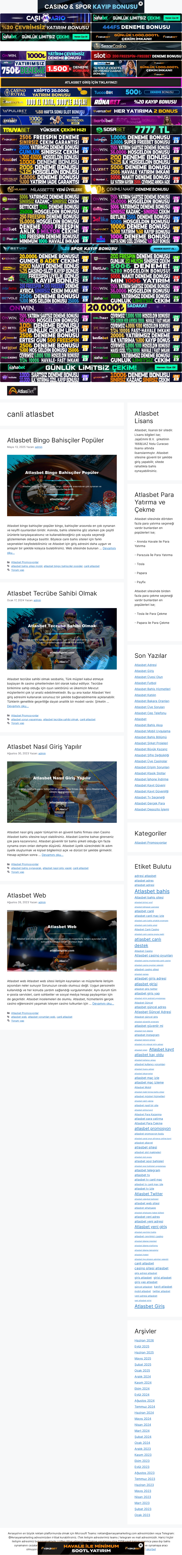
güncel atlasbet (143, 1286)
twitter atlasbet (161, 1291)
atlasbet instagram (147, 1035)
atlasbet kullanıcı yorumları (150, 1064)
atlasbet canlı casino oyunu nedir (149, 934)
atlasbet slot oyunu (143, 1157)
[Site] (45, 139)
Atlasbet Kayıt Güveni (150, 785)
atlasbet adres (144, 880)
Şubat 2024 (143, 1437)
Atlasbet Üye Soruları (150, 707)
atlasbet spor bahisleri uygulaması (150, 1166)
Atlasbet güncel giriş (146, 1016)
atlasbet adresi (144, 885)
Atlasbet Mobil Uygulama (152, 731)
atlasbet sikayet (144, 1142)
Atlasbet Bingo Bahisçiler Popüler (55, 440)
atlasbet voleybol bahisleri (147, 1199)
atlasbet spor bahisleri (149, 1161)
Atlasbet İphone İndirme (151, 779)
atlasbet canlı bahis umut (146, 925)
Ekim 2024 (142, 1388)
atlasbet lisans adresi (144, 1069)
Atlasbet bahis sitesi (149, 897)
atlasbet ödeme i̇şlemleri (146, 1241)
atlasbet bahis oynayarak (26, 868)
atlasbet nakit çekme (144, 1101)
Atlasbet (140, 719)
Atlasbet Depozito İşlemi (152, 809)
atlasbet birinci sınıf (144, 902)
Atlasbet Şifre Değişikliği (152, 755)
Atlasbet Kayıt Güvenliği (151, 791)
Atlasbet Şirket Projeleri (151, 743)
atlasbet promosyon (153, 1128)
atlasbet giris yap (147, 993)
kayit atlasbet (163, 1286)
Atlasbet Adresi (146, 665)
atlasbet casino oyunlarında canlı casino (153, 960)
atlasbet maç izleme (149, 1082)
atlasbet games (142, 974)
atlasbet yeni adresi (149, 1221)
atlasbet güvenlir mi (149, 1026)
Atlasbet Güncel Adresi (153, 1012)
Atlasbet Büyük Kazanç (151, 749)
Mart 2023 (142, 1503)
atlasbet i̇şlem (141, 1050)
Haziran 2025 (144, 1352)
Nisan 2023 (143, 1497)
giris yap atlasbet (146, 1282)
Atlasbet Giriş (150, 1306)
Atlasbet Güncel (144, 1002)
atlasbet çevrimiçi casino (149, 1236)
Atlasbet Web (26, 895)
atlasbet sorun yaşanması (26, 719)
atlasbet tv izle (144, 1188)
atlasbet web (19, 1016)
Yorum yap (17, 569)
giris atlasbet (143, 1277)
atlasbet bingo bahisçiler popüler (63, 566)
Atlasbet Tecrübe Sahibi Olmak (52, 593)
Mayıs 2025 (143, 1358)
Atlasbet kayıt (161, 1049)
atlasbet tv (142, 1175)
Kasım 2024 (143, 1382)
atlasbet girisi (146, 984)
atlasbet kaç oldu (149, 1054)
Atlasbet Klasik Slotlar (150, 773)
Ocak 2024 (142, 1443)
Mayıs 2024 (143, 1418)
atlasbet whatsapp (145, 1207)
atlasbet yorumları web (41, 1016)
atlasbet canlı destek (148, 942)
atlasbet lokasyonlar (144, 1073)
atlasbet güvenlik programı (147, 1022)
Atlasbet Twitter (149, 1194)
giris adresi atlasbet (146, 1273)
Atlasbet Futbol (145, 683)
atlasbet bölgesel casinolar (147, 907)
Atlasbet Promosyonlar (25, 562)
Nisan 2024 (143, 1424)
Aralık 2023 (143, 1449)
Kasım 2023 (143, 1455)
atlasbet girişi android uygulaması (150, 998)
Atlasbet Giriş (144, 671)
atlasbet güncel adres (150, 1007)
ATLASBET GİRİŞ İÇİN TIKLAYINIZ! (91, 82)
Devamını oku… (18, 706)
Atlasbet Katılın (145, 695)
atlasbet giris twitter (146, 988)
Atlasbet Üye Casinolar (151, 761)
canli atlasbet (92, 566)
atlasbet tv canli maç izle (149, 1184)
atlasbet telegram (147, 1170)
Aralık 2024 (143, 1376)
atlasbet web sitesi (147, 1203)
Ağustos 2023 (145, 1473)
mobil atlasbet (143, 1291)
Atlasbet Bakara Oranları (152, 701)
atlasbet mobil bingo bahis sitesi (149, 1092)
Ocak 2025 (142, 1370)
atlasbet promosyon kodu (149, 1133)
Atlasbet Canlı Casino (147, 929)
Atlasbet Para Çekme (148, 1123)
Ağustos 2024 (145, 1400)
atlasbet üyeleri (142, 1255)
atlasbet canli (144, 911)
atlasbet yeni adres (147, 1216)
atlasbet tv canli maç (148, 1179)
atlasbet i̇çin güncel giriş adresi (149, 1044)
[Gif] (91, 189)
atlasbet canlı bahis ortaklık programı (151, 920)
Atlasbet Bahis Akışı (149, 725)
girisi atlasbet (163, 1277)
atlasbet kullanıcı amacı (145, 1060)
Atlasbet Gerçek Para (150, 803)
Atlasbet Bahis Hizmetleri (152, 689)
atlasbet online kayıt (144, 1110)
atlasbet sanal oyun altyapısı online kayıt (153, 1138)
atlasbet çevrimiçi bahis (145, 1232)
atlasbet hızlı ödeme (144, 1031)
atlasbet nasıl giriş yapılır (57, 868)
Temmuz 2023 (145, 1479)
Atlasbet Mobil (143, 1087)
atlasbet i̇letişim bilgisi (145, 1040)
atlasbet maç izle (147, 1078)
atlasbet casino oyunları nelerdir (149, 965)
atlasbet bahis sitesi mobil (26, 566)
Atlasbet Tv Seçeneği (150, 797)
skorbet (151, 1549)
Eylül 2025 (142, 1346)
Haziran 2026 (144, 1340)
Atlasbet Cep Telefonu (150, 713)
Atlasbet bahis (152, 891)
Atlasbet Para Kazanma (148, 1114)
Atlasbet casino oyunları (154, 955)
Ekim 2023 (142, 1461)
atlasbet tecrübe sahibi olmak (60, 719)
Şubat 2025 (143, 1364)
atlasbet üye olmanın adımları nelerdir (151, 1259)
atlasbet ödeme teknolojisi (146, 1250)
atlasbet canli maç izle (149, 916)
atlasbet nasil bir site (146, 1105)
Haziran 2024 (144, 1412)
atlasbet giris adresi (150, 978)
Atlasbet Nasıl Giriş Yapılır (44, 746)
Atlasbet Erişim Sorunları (152, 767)
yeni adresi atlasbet (146, 1295)
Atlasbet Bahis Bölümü (151, 737)
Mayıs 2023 (143, 1491)
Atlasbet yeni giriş (151, 1226)
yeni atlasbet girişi (143, 1300)
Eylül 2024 (142, 1394)
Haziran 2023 (144, 1485)
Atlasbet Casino (144, 951)
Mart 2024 (142, 1430)
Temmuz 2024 (145, 1406)
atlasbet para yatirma (149, 1118)
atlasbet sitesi (146, 1147)
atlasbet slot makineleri (148, 1152)
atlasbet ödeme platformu (146, 1245)
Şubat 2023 (143, 1509)
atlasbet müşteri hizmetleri (150, 1096)
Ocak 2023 (142, 1515)
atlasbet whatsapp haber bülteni (149, 1213)
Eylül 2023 (142, 1467)
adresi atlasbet (145, 876)
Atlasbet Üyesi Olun (149, 677)
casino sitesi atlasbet (151, 1268)
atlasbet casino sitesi (147, 969)
